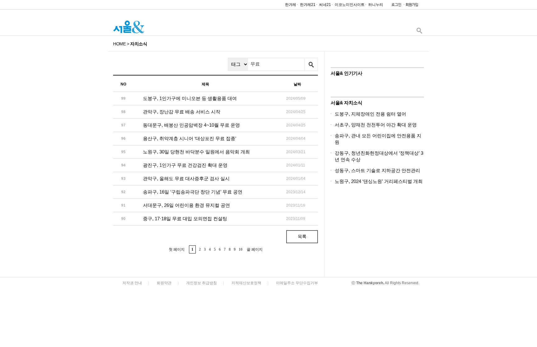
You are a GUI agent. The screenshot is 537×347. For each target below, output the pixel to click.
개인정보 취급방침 (201, 283)
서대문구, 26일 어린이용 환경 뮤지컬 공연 (186, 205)
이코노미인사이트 (350, 4)
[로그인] (394, 6)
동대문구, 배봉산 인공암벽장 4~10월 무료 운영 (191, 125)
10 (240, 249)
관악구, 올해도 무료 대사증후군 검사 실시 (186, 178)
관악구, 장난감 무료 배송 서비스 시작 (181, 111)
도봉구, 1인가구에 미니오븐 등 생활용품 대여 (190, 98)
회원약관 (164, 283)
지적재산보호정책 (246, 283)
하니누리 (375, 4)
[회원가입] (411, 6)
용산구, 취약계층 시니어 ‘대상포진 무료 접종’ (189, 138)
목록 (302, 236)
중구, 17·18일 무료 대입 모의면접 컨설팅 (185, 218)
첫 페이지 (177, 249)
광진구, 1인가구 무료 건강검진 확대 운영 (185, 165)
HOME (119, 43)
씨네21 (325, 4)
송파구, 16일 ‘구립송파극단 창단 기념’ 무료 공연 (192, 191)
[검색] (419, 32)
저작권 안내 (132, 283)
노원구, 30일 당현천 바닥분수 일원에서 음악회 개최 (196, 151)
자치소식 (138, 43)
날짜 (297, 84)
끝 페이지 (255, 249)
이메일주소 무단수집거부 (297, 283)
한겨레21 (307, 4)
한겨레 (290, 4)
